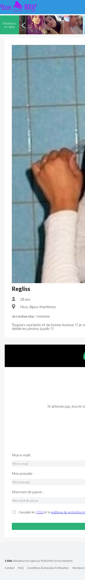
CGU (40, 512)
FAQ (21, 568)
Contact (9, 568)
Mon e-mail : (21, 455)
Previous (23, 24)
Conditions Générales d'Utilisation (48, 568)
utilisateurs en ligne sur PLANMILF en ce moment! (39, 561)
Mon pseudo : (23, 473)
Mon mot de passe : (27, 492)
